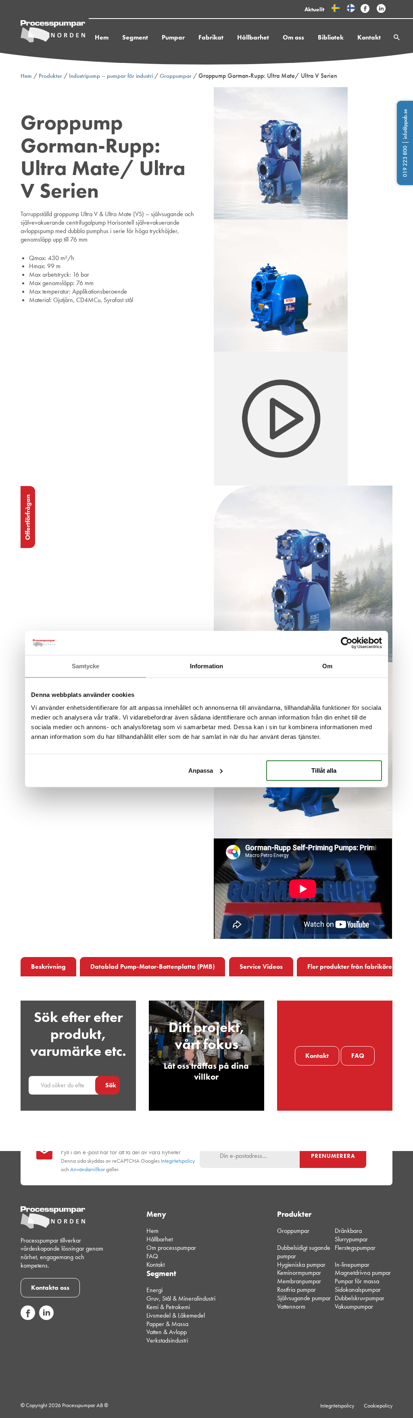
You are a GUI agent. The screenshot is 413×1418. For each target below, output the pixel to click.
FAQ (357, 1055)
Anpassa (200, 770)
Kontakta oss (50, 1287)
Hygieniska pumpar (301, 1264)
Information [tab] (206, 666)
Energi (154, 1290)
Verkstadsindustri (167, 1340)
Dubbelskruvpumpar (359, 1298)
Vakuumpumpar (354, 1306)
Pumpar (173, 37)
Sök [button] (110, 1085)
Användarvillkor (87, 1169)
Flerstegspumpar (355, 1247)
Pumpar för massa (357, 1281)
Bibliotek (331, 37)
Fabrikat (210, 37)
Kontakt (369, 37)
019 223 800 (405, 161)
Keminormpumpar (299, 1273)
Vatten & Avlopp (166, 1332)
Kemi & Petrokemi (168, 1307)
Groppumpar (176, 76)
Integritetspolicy (178, 1160)
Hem (101, 37)
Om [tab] (327, 666)
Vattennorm (291, 1306)
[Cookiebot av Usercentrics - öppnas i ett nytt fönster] (346, 643)
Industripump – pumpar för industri (111, 76)
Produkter (50, 76)
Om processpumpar (171, 1247)
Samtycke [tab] (86, 666)
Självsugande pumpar (304, 1298)
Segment (135, 37)
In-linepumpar (352, 1264)
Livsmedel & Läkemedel (175, 1315)
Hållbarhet (253, 37)
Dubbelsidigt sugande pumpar (303, 1251)
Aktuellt (314, 9)
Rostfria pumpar (296, 1289)
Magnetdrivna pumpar (363, 1273)
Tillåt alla (323, 770)
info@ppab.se (405, 124)
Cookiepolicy (378, 1405)
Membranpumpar (299, 1281)
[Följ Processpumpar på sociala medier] (365, 9)
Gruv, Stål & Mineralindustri (180, 1298)
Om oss (293, 37)
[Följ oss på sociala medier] (28, 1318)
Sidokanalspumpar (358, 1289)
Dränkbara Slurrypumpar (351, 1235)
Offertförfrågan (27, 517)
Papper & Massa (167, 1324)
